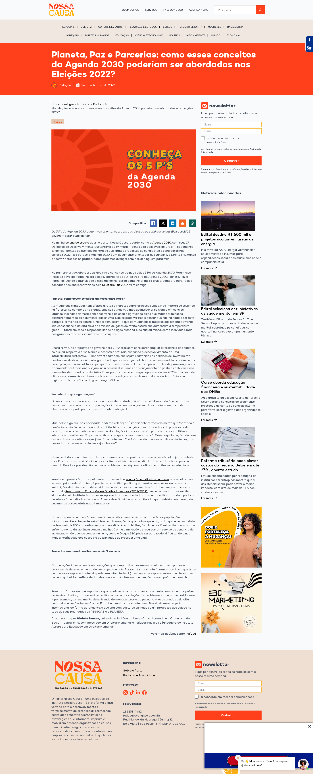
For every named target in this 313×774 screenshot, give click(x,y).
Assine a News (198, 9)
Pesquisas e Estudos (143, 26)
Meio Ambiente (195, 35)
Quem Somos (130, 9)
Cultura (86, 26)
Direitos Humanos (97, 35)
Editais (167, 26)
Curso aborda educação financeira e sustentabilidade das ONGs (228, 387)
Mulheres (214, 26)
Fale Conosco (173, 9)
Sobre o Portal (133, 670)
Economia (233, 35)
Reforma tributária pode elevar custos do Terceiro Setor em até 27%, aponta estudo (230, 465)
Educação (122, 35)
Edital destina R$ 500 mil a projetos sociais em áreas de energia (227, 239)
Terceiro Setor (188, 26)
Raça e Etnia (235, 26)
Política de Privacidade (139, 675)
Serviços (151, 9)
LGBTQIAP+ (72, 35)
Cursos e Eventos (110, 26)
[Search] (260, 9)
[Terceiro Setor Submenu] (201, 27)
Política (174, 35)
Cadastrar (231, 160)
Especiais (68, 26)
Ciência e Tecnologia (149, 35)
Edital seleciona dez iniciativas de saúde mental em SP (229, 311)
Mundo (215, 35)
